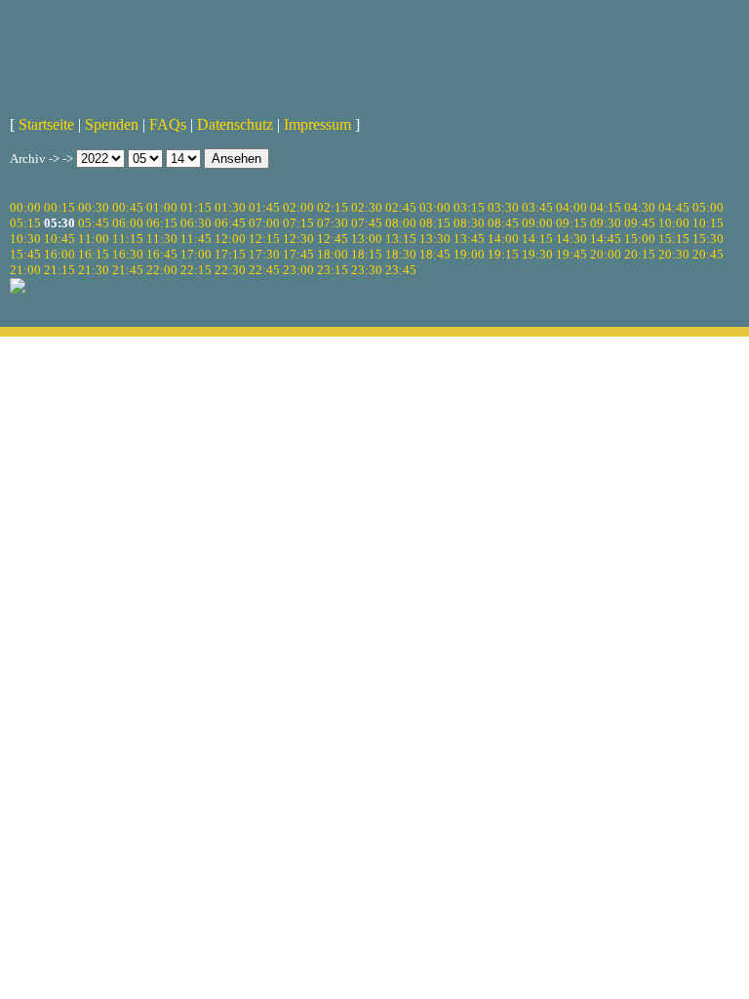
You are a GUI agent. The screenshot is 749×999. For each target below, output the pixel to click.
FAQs (167, 124)
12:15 (264, 238)
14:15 (537, 238)
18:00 (332, 254)
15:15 (674, 238)
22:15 (196, 269)
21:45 (127, 269)
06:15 (161, 223)
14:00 (503, 238)
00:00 (25, 207)
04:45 (674, 207)
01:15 (196, 207)
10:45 (59, 238)
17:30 (264, 254)
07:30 (332, 223)
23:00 (298, 269)
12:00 (230, 238)
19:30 (537, 254)
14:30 (571, 238)
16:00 (59, 254)
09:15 (571, 223)
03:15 (469, 207)
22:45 (264, 269)
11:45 (196, 238)
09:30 (605, 223)
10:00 (674, 223)
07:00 (264, 223)
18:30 (400, 254)
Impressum (317, 124)
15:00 (639, 238)
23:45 (400, 269)
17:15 (230, 254)
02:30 (366, 207)
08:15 (435, 223)
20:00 (605, 254)
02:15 (332, 207)
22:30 (230, 269)
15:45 (25, 254)
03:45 (537, 207)
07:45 (366, 223)
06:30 (196, 223)
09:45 (639, 223)
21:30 (93, 269)
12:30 (298, 238)
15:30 (708, 238)
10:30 (25, 238)
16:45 (161, 254)
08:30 (469, 223)
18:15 (366, 254)
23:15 (332, 269)
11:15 (127, 238)
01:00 (161, 207)
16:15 (93, 254)
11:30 (161, 238)
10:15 (708, 223)
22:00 (161, 269)
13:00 (366, 238)
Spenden (111, 124)
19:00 (469, 254)
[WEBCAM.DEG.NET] (374, 55)
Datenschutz (235, 124)
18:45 (435, 254)
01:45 (264, 207)
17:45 (298, 254)
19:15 (503, 254)
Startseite (46, 124)
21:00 (25, 269)
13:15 (400, 238)
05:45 (93, 223)
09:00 (537, 223)
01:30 (230, 207)
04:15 (605, 207)
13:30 (435, 238)
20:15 (639, 254)
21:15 (59, 269)
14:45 (605, 238)
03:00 (435, 207)
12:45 (332, 238)
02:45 (400, 207)
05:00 (708, 207)
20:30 (674, 254)
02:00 (298, 207)
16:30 (127, 254)
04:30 (639, 207)
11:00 (93, 238)
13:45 (469, 238)
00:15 (59, 207)
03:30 (503, 207)
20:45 (708, 254)
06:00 (127, 223)
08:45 (503, 223)
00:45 (127, 207)
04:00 (571, 207)
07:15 (298, 223)
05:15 (25, 223)
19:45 (571, 254)
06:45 (230, 223)
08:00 (400, 223)
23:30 (366, 269)
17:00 (196, 254)
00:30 (93, 207)
